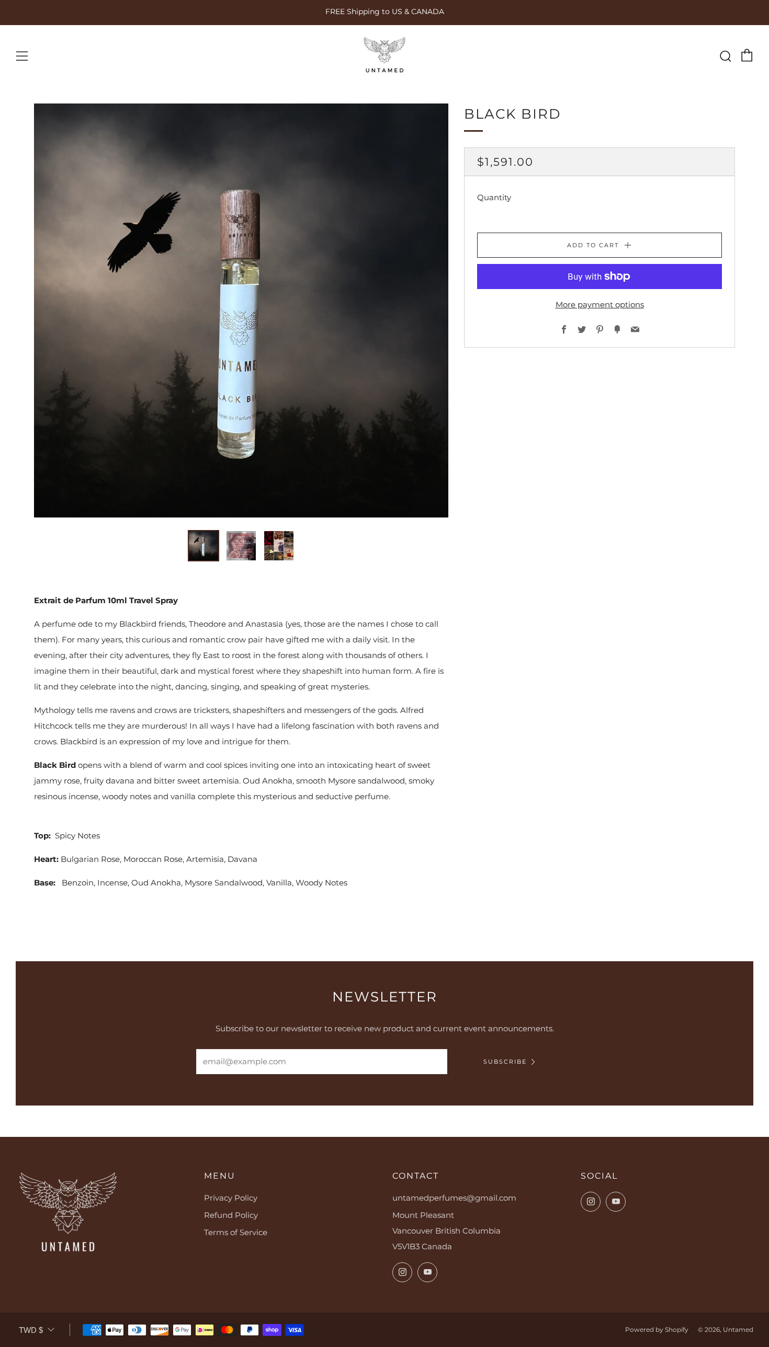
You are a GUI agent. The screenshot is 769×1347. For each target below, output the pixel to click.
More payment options (600, 304)
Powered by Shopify (656, 1329)
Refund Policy (231, 1215)
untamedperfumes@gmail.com (454, 1198)
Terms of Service (235, 1232)
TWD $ (31, 1330)
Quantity (494, 197)
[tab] (203, 545)
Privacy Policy (230, 1198)
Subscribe (505, 1061)
